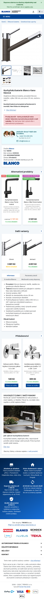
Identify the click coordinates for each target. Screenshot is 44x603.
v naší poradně (32, 451)
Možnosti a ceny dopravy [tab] (30, 279)
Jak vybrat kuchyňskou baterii (16, 435)
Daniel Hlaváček (24, 587)
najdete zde (28, 7)
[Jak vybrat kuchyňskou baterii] (22, 419)
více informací (35, 560)
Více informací (11, 110)
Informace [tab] (10, 275)
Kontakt (5, 554)
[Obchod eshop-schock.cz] (36, 530)
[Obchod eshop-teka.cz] (36, 536)
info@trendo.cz (24, 141)
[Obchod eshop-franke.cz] (8, 530)
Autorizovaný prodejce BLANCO (15, 543)
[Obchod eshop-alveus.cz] (22, 536)
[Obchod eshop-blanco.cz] (22, 530)
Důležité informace (10, 547)
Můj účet (5, 551)
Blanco (11, 148)
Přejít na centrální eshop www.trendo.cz (22, 525)
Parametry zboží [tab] (31, 275)
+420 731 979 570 (25, 136)
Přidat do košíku (11, 385)
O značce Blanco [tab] (10, 279)
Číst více (7, 447)
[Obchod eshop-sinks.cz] (8, 536)
